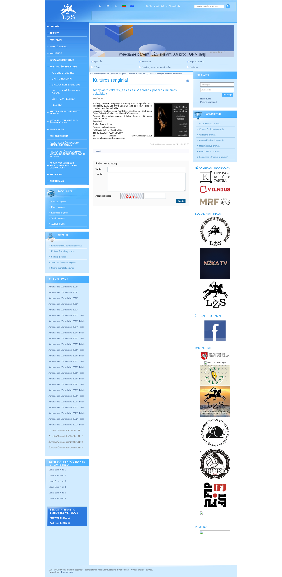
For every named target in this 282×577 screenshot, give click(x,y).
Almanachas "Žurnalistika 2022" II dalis (67, 425)
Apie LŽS (54, 33)
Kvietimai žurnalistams (63, 67)
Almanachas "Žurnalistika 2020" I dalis (67, 396)
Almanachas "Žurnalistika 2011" (63, 304)
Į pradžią (55, 26)
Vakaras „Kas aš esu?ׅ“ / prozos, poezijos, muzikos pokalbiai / (155, 74)
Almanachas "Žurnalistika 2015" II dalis (67, 344)
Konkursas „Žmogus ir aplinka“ (213, 157)
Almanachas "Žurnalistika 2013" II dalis (67, 321)
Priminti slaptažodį (208, 102)
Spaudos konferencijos (66, 85)
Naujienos (56, 53)
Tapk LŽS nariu (58, 46)
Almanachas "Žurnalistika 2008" (63, 287)
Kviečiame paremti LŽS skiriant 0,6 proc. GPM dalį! (162, 54)
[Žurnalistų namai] (215, 341)
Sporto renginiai (62, 79)
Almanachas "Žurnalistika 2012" (64, 310)
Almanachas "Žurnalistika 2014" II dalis (67, 333)
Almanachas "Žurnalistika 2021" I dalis (66, 407)
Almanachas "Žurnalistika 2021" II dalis (67, 413)
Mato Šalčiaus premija (209, 146)
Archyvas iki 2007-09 (60, 523)
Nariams (194, 67)
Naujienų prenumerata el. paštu (156, 67)
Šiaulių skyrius (58, 218)
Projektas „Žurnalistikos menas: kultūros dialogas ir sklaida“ (67, 154)
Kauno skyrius (58, 207)
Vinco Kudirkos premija (209, 123)
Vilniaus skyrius (58, 201)
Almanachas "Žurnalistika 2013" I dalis (66, 315)
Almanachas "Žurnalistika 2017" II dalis (67, 367)
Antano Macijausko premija (211, 140)
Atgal (98, 151)
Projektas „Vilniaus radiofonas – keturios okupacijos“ (63, 165)
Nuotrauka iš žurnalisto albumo (66, 91)
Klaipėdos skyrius (59, 213)
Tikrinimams (57, 181)
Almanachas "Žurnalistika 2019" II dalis (67, 390)
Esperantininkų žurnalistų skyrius (66, 246)
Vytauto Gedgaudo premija (211, 129)
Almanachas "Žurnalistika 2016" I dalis (66, 350)
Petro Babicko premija (209, 151)
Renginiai (57, 105)
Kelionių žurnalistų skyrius (63, 251)
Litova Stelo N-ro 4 (57, 487)
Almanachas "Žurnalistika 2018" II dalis (67, 379)
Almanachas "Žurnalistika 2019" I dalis (67, 384)
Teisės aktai (57, 129)
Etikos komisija (59, 136)
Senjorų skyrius (58, 257)
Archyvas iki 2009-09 (60, 518)
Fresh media (67, 572)
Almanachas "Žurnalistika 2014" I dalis (66, 327)
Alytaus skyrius (58, 224)
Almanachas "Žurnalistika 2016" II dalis (67, 356)
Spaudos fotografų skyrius (63, 262)
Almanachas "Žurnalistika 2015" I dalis (66, 338)
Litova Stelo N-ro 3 (57, 481)
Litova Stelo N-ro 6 (57, 498)
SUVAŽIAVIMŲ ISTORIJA (62, 60)
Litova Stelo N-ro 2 (57, 475)
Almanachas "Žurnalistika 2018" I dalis (67, 373)
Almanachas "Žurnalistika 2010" (63, 298)
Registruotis (205, 99)
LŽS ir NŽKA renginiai (63, 99)
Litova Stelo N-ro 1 (57, 470)
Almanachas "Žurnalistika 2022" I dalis (66, 419)
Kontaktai (56, 40)
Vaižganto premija (207, 135)
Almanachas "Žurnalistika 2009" (63, 292)
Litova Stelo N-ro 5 (57, 493)
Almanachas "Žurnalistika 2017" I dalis (66, 361)
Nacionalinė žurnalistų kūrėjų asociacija (64, 144)
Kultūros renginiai (63, 73)
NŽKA (97, 67)
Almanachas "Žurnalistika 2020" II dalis (67, 402)
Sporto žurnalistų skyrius (62, 268)
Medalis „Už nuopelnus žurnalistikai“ (64, 121)
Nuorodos (56, 174)
